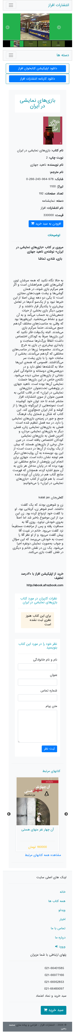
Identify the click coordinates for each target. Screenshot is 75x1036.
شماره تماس (49, 691)
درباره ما (60, 938)
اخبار (62, 919)
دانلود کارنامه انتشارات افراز (37, 79)
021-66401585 (54, 968)
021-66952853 (54, 982)
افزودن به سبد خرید (47, 224)
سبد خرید (55, 1010)
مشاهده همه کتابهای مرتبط (43, 855)
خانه (62, 892)
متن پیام (51, 706)
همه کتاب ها (56, 901)
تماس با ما (58, 928)
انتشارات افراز (58, 5)
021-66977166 (54, 975)
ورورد (61, 947)
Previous (9, 814)
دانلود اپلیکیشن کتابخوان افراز (37, 68)
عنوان (53, 675)
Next (66, 814)
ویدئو (61, 910)
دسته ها (63, 55)
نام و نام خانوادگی (45, 660)
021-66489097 (54, 989)
